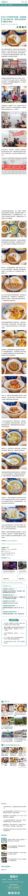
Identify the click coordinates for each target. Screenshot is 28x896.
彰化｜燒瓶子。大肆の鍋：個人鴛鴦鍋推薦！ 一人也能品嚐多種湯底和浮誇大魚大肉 (5, 764)
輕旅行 (4, 2)
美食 (6, 5)
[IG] (12, 893)
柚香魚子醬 (15, 24)
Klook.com (3, 869)
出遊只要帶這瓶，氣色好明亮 (10, 634)
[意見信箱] (15, 893)
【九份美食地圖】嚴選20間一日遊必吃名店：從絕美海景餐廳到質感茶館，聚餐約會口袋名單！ (14, 821)
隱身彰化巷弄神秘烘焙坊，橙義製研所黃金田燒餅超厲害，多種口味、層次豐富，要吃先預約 (13, 754)
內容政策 (16, 879)
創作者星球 (10, 879)
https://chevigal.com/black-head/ (14, 582)
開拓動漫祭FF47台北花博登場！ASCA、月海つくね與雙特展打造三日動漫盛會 (14, 816)
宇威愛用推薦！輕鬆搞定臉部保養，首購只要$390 (22, 764)
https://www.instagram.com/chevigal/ (15, 543)
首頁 (2, 5)
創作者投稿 (4, 879)
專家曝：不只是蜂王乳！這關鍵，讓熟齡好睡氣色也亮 (22, 754)
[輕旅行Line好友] (18, 893)
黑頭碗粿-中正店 (10, 554)
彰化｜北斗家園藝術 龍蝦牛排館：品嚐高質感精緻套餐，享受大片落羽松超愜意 (5, 754)
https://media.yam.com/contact (14, 889)
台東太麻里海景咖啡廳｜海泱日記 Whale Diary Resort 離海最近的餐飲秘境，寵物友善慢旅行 (14, 812)
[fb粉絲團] (9, 893)
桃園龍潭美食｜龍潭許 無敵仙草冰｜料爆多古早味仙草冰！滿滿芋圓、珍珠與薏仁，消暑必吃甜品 (14, 825)
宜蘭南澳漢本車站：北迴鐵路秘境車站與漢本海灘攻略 (15, 807)
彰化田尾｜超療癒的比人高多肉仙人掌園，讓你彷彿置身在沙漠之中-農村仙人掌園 (14, 624)
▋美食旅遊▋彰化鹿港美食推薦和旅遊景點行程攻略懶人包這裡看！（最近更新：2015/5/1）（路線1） (14, 629)
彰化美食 (11, 5)
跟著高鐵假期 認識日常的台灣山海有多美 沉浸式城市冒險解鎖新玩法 (14, 830)
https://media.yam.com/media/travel (14, 886)
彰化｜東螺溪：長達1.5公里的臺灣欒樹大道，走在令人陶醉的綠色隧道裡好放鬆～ (14, 638)
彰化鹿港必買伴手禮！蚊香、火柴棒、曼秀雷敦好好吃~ (14, 642)
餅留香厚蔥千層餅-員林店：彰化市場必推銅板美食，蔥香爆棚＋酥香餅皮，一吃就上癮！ (13, 764)
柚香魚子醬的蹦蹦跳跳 (12, 540)
